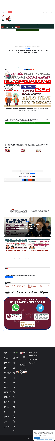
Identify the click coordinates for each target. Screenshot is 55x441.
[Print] (34, 180)
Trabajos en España (7, 426)
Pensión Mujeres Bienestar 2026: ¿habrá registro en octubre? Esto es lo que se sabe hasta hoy (10, 292)
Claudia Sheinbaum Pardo (7, 372)
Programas (5, 411)
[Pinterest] (31, 69)
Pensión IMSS (6, 406)
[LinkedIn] (29, 69)
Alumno (16, 24)
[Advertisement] (27, 5)
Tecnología (5, 421)
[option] (27, 227)
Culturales (5, 376)
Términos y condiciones (29, 438)
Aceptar (37, 437)
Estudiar (5, 388)
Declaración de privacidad (44, 439)
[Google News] (26, 176)
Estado (5, 386)
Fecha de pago (30, 359)
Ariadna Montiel (21, 24)
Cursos (5, 377)
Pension (36, 359)
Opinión (5, 402)
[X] (27, 69)
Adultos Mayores (30, 352)
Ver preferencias (50, 437)
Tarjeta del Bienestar (31, 363)
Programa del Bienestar (31, 362)
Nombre (6, 268)
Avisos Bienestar (19, 46)
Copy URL (32, 173)
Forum (42, 24)
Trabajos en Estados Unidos (8, 427)
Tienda (39, 24)
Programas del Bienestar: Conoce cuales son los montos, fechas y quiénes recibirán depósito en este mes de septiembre (45, 152)
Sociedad (5, 420)
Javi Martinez (21, 67)
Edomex (5, 382)
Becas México (6, 363)
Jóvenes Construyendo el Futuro (8, 396)
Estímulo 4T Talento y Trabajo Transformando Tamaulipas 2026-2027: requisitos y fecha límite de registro (14, 152)
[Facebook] (25, 69)
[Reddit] (33, 69)
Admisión (5, 352)
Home (16, 46)
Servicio (5, 417)
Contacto (24, 438)
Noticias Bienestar (6, 401)
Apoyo (37, 352)
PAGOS (2, 27)
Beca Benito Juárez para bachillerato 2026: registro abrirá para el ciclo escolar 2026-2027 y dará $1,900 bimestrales (33, 292)
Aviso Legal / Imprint (49, 439)
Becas (35, 24)
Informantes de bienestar (7, 391)
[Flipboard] (33, 176)
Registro (36, 362)
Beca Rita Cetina (36, 355)
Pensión (26, 24)
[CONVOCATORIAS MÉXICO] (6, 18)
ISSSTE (5, 393)
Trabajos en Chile (6, 425)
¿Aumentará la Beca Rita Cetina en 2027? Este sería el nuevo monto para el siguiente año (44, 292)
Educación (5, 383)
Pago (33, 359)
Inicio (2, 24)
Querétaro (5, 412)
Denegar (44, 437)
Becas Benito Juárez (10, 24)
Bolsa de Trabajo (6, 368)
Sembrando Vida (6, 416)
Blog (5, 24)
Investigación (6, 392)
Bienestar (30, 24)
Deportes (5, 378)
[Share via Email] (33, 180)
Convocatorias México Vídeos (8, 373)
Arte (5, 357)
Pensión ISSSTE (6, 407)
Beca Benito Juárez (31, 355)
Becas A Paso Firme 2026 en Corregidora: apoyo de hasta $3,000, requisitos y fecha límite (27, 226)
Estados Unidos (6, 387)
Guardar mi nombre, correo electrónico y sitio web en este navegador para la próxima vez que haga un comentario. (20, 275)
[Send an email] (23, 67)
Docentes (5, 381)
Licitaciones (6, 397)
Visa (5, 430)
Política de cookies (38, 439)
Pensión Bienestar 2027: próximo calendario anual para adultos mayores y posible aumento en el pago (21, 292)
